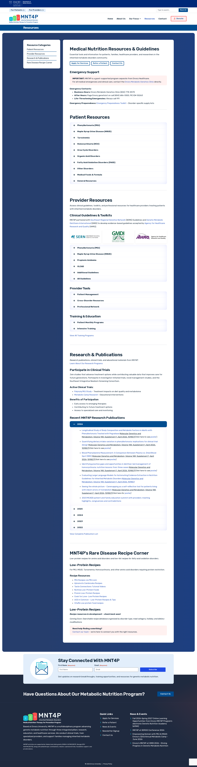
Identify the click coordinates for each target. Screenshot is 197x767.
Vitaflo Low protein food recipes (89, 603)
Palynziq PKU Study (83, 391)
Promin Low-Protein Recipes (87, 593)
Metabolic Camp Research (86, 395)
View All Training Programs (82, 335)
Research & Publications (38, 58)
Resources (150, 19)
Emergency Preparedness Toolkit (111, 103)
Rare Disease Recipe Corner (39, 62)
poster (153, 437)
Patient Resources (35, 49)
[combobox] (167, 10)
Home (110, 19)
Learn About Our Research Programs (86, 363)
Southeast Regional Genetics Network (108, 220)
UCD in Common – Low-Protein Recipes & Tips (95, 600)
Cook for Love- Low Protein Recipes (90, 596)
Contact (162, 19)
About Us (121, 19)
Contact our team (81, 632)
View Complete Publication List (84, 534)
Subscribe (153, 670)
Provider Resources (36, 54)
